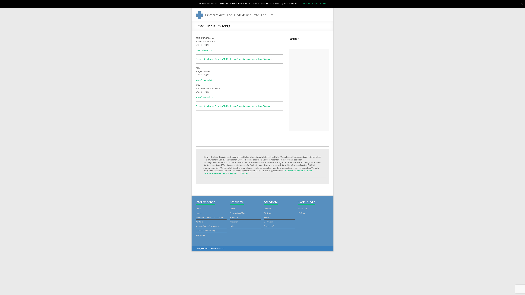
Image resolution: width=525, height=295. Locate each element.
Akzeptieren (304, 3)
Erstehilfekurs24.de (218, 15)
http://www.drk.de (204, 80)
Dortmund (268, 222)
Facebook (302, 208)
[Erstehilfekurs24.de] (199, 12)
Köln (232, 226)
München (234, 222)
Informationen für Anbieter (207, 226)
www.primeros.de (204, 50)
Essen (266, 217)
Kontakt (199, 222)
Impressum (200, 235)
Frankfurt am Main (237, 213)
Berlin (232, 208)
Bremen (267, 208)
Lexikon (199, 213)
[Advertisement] (309, 90)
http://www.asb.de (204, 97)
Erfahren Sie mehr (319, 3)
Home (198, 208)
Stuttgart (268, 213)
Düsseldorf (269, 226)
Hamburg (234, 217)
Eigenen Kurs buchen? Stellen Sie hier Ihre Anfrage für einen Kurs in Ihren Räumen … (234, 59)
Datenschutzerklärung (205, 230)
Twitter (301, 213)
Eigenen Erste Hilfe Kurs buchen (209, 217)
